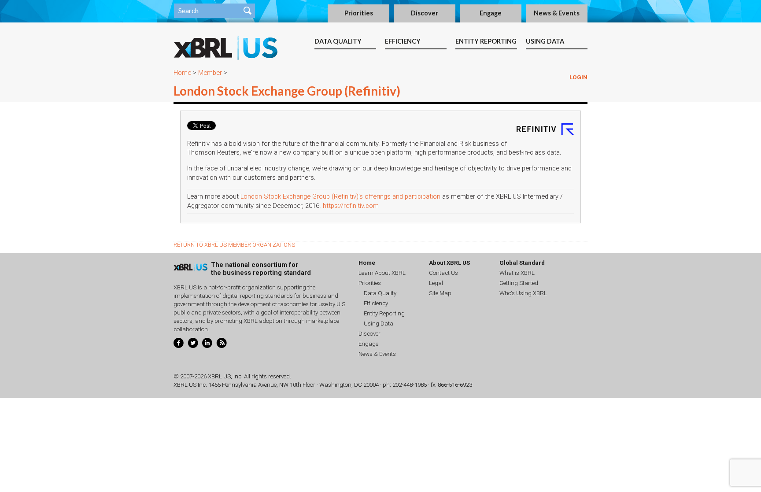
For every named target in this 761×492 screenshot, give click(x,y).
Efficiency (403, 41)
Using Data (545, 41)
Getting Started (518, 283)
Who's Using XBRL (523, 293)
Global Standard (522, 262)
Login (578, 77)
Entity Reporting (486, 41)
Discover (424, 13)
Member (210, 73)
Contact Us (443, 273)
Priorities (358, 13)
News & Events (557, 13)
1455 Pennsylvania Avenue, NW (248, 384)
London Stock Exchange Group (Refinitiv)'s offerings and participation (340, 196)
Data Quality (338, 41)
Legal (436, 283)
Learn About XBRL (382, 273)
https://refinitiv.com (351, 206)
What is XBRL (517, 273)
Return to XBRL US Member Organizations (234, 244)
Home (182, 73)
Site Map (440, 293)
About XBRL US (449, 262)
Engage (491, 13)
